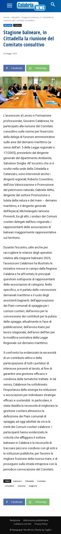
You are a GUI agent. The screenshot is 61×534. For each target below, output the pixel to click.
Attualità (15, 17)
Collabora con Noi (22, 523)
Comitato (41, 481)
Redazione (15, 520)
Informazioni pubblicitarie (35, 520)
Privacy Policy (41, 523)
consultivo (9, 486)
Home (6, 17)
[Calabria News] (32, 6)
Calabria (17, 25)
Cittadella (29, 481)
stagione (33, 486)
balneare (17, 481)
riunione (21, 486)
